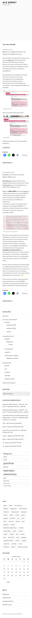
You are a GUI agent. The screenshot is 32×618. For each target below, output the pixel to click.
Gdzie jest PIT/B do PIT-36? (15, 427)
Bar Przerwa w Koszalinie (14, 423)
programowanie (6, 483)
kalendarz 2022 (11, 325)
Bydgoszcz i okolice (12, 358)
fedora (5, 515)
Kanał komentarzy (8, 601)
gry (18, 518)
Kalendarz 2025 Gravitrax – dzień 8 (17, 412)
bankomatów (6, 185)
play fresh (6, 481)
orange (11, 534)
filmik (5, 457)
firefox (17, 515)
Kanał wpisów (7, 598)
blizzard (5, 508)
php (17, 534)
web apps (7, 375)
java (6, 369)
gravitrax (7, 322)
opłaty (5, 534)
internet (11, 521)
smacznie (6, 544)
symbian (7, 372)
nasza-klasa (6, 531)
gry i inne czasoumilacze (10, 319)
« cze (7, 582)
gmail (23, 515)
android (7, 365)
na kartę (21, 528)
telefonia (6, 547)
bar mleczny (18, 505)
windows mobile (9, 379)
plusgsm (23, 537)
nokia (14, 531)
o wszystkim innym (8, 336)
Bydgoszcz (10, 342)
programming (7, 363)
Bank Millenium (7, 181)
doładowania (15, 512)
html (4, 521)
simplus (24, 540)
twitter (13, 547)
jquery (13, 524)
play (4, 478)
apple (5, 505)
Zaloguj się (6, 594)
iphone (18, 521)
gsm (23, 518)
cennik (25, 191)
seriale (17, 540)
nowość (20, 531)
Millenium (11, 60)
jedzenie (7, 339)
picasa (22, 534)
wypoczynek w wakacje (11, 355)
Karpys (11, 344)
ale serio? (5, 316)
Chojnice (6, 512)
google (5, 459)
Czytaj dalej (6, 147)
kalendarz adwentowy (10, 472)
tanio (20, 544)
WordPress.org (7, 604)
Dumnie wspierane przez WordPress (12, 614)
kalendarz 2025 (11, 328)
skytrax (9, 331)
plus (17, 537)
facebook (24, 512)
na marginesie (9, 349)
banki (10, 505)
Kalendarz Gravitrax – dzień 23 (16, 406)
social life (7, 352)
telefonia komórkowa (9, 383)
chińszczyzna (23, 508)
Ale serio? (10, 2)
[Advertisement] (16, 24)
